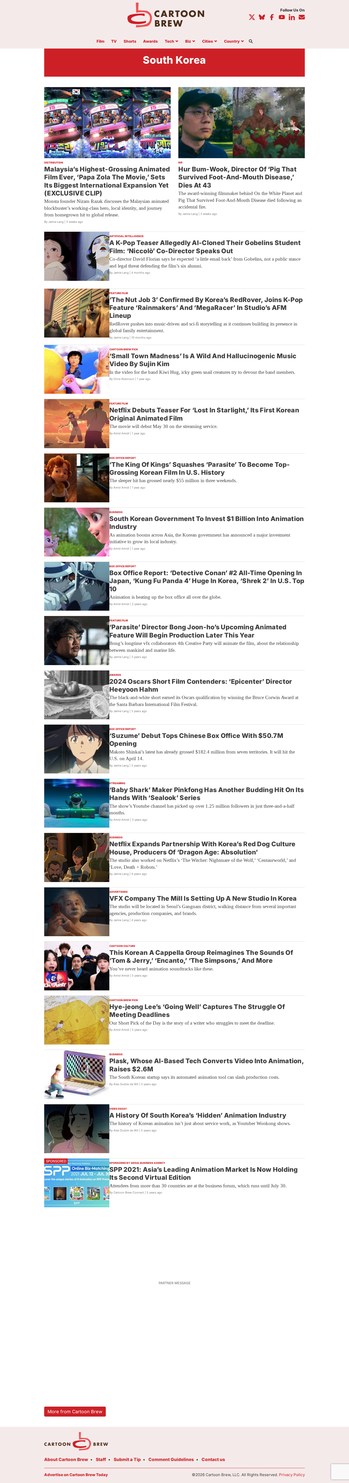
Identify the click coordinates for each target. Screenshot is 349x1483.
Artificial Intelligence (126, 236)
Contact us (213, 1459)
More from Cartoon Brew (75, 1411)
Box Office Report (122, 458)
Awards (150, 41)
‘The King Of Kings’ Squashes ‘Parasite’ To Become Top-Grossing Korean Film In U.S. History (199, 468)
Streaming (117, 783)
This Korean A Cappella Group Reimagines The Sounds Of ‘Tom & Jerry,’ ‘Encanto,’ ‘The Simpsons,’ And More (201, 956)
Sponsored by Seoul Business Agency (137, 1163)
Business (116, 512)
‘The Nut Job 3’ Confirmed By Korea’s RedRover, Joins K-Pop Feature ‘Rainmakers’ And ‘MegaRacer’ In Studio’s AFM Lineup (206, 308)
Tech (169, 41)
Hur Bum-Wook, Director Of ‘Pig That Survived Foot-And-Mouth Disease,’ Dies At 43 (237, 177)
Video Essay (118, 1108)
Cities (207, 41)
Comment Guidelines (171, 1459)
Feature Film (118, 293)
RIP (180, 162)
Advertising (118, 891)
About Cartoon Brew (66, 1459)
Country (232, 41)
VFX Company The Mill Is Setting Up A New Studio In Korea (203, 898)
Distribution (53, 162)
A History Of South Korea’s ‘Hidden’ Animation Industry (197, 1115)
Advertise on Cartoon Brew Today (76, 1474)
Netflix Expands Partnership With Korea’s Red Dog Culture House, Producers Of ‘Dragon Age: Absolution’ (202, 848)
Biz (188, 41)
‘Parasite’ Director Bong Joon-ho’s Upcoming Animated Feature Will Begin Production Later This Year (198, 631)
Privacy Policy (292, 1474)
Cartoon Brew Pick (123, 349)
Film (100, 41)
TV (114, 41)
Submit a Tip (127, 1459)
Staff (101, 1459)
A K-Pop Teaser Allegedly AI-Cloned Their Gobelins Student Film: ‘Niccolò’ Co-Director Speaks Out (205, 246)
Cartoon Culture (122, 946)
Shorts (130, 41)
